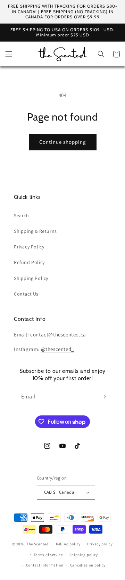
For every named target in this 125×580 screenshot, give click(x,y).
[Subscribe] (103, 397)
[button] (8, 54)
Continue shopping (62, 142)
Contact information (45, 565)
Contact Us (26, 294)
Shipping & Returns (35, 231)
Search (21, 215)
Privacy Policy (29, 247)
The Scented (37, 544)
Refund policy (68, 544)
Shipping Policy (31, 278)
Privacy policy (100, 544)
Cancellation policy (88, 565)
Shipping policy (83, 554)
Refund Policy (29, 262)
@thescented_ (57, 349)
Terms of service (48, 554)
